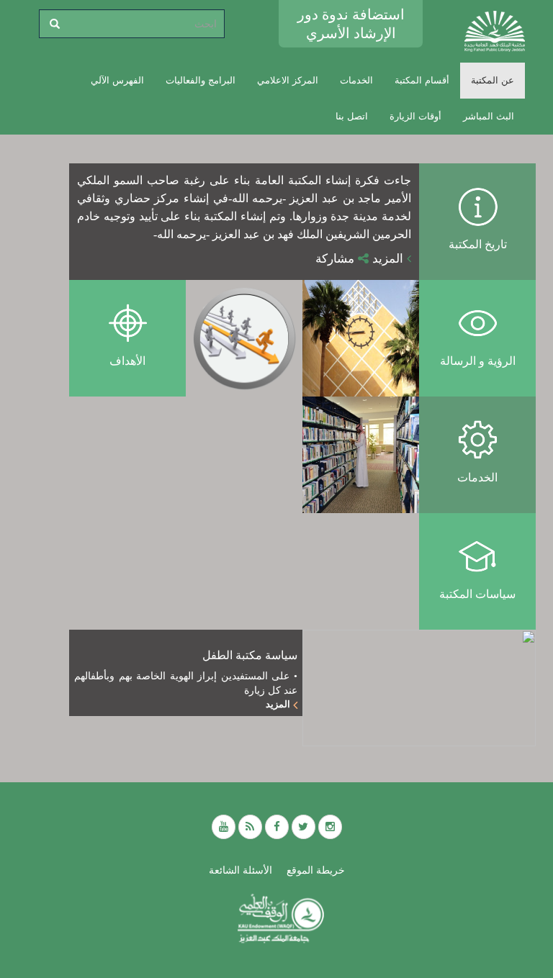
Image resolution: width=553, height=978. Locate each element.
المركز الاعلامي (287, 80)
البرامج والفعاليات (200, 80)
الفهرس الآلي (117, 80)
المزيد (389, 259)
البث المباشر (488, 116)
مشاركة (336, 259)
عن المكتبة (492, 80)
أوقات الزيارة (415, 116)
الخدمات (356, 80)
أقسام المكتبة (422, 80)
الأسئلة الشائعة (240, 870)
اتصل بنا (352, 116)
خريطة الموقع (316, 870)
